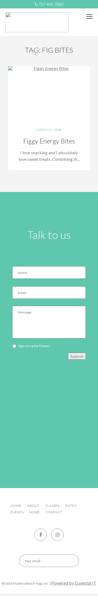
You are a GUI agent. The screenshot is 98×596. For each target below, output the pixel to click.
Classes (52, 506)
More (34, 512)
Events (17, 512)
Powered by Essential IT (73, 582)
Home (16, 506)
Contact (53, 512)
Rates (70, 506)
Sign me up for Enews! (34, 346)
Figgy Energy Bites (49, 141)
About (33, 506)
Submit (77, 356)
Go (70, 561)
